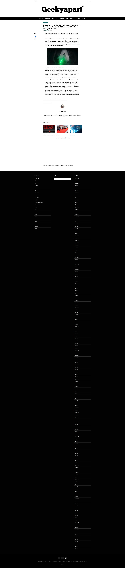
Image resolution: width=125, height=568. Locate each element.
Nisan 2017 (76, 446)
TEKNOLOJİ (36, 226)
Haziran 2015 (77, 498)
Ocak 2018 (76, 424)
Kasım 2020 (76, 343)
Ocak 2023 (76, 281)
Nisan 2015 (76, 503)
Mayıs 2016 (76, 472)
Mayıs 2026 (76, 185)
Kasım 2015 (76, 486)
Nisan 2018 (76, 417)
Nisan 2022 (76, 302)
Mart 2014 (76, 534)
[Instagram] (66, 558)
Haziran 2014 (77, 527)
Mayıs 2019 (76, 386)
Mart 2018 (76, 419)
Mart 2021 (76, 333)
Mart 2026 (76, 190)
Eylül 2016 (76, 462)
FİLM (53, 18)
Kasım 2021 (76, 314)
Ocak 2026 (76, 195)
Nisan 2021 (76, 331)
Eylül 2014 (76, 520)
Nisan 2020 (76, 360)
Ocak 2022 (76, 309)
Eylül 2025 (76, 204)
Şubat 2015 (76, 508)
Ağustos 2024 (77, 235)
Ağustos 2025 (77, 207)
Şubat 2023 (76, 278)
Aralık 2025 (76, 197)
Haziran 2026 (77, 183)
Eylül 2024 (76, 233)
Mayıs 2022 (76, 300)
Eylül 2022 (76, 290)
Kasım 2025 (76, 199)
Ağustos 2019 (77, 379)
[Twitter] (35, 39)
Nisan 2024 (76, 245)
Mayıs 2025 (76, 214)
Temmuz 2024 (77, 238)
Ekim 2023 (76, 259)
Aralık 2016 (76, 455)
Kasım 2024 (76, 228)
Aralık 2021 (76, 312)
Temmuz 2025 (77, 209)
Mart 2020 (76, 362)
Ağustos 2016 (77, 465)
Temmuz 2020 (77, 352)
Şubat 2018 (76, 422)
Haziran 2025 (77, 211)
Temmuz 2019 (77, 381)
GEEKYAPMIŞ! (37, 197)
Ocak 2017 (76, 453)
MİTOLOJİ (36, 211)
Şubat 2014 (76, 536)
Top (62, 564)
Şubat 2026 (76, 192)
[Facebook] (35, 36)
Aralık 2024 (76, 226)
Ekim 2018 (76, 403)
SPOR (36, 221)
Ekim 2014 (76, 517)
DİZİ (56, 18)
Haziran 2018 (77, 412)
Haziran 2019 (77, 383)
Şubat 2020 (76, 364)
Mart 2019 (76, 391)
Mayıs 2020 (76, 357)
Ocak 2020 (76, 367)
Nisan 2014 (76, 532)
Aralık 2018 (76, 398)
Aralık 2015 (76, 484)
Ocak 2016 (76, 481)
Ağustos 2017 (77, 436)
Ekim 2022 (76, 288)
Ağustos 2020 (77, 350)
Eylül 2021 (76, 319)
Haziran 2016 (77, 469)
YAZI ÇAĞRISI (78, 18)
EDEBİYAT (71, 18)
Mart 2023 (76, 276)
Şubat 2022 (76, 307)
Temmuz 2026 (77, 180)
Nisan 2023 (76, 274)
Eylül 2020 (76, 348)
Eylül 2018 (76, 405)
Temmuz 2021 (77, 324)
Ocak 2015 (76, 510)
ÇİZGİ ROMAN (37, 178)
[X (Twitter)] (62, 558)
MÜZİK (36, 214)
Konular (36, 207)
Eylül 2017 (76, 434)
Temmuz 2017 (77, 438)
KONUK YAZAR (37, 204)
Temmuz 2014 (77, 524)
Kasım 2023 (76, 257)
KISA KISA (36, 199)
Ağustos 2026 (77, 178)
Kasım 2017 (76, 429)
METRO (36, 209)
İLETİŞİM (83, 18)
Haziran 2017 (77, 441)
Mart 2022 (76, 305)
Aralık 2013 (76, 541)
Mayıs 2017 (76, 443)
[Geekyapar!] (62, 9)
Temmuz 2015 (77, 496)
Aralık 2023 (76, 254)
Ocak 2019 (76, 395)
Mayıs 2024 (76, 242)
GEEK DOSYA (62, 18)
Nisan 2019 (76, 388)
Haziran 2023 (77, 269)
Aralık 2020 (76, 340)
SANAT (36, 219)
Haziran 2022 (77, 297)
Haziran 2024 (77, 240)
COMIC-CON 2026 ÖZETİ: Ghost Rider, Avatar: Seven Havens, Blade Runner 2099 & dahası (49, 135)
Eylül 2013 (76, 548)
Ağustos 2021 (77, 321)
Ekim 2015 (76, 489)
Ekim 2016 (76, 460)
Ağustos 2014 (77, 522)
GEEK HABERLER (47, 18)
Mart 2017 (76, 448)
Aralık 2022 (76, 283)
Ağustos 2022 (77, 293)
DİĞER (36, 180)
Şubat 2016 (76, 479)
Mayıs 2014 (76, 529)
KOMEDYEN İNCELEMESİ (39, 202)
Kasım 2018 (76, 400)
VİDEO (36, 228)
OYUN (67, 18)
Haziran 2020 (77, 355)
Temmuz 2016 (77, 467)
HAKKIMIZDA (41, 18)
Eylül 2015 (76, 491)
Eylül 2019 (76, 376)
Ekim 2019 (76, 374)
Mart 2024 (76, 247)
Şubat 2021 (76, 336)
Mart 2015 (76, 505)
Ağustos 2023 (77, 264)
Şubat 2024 (76, 250)
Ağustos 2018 (77, 407)
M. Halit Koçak (46, 30)
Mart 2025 (76, 219)
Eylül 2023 (76, 262)
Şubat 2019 (76, 393)
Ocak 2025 (76, 223)
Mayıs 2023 (76, 271)
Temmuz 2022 (77, 295)
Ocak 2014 (76, 539)
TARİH (36, 223)
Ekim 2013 (76, 546)
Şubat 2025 (76, 221)
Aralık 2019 (76, 369)
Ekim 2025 (76, 202)
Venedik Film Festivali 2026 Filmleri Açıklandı (62, 134)
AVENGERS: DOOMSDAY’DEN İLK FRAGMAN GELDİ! (75, 134)
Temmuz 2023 (77, 266)
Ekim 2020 (76, 345)
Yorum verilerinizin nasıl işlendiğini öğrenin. (66, 165)
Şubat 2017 (76, 450)
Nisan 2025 (76, 216)
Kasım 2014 (76, 515)
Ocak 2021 (76, 338)
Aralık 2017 (76, 426)
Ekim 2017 (76, 431)
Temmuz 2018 (77, 410)
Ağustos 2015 (77, 493)
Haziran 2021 (77, 326)
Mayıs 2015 (76, 501)
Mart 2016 (76, 477)
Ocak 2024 (76, 252)
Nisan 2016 (76, 474)
